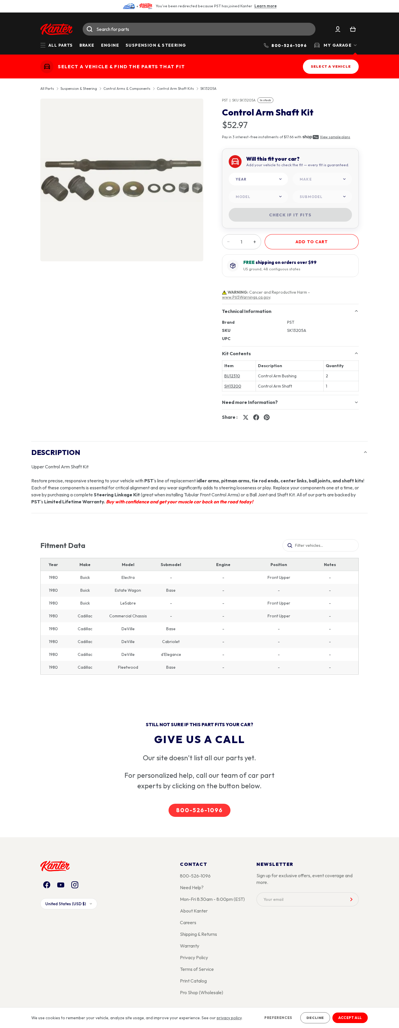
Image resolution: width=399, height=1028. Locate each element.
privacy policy (229, 1017)
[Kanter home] (46, 66)
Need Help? (192, 887)
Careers (188, 922)
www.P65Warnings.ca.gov (246, 297)
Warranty (189, 946)
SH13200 (232, 386)
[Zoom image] (121, 180)
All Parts (47, 88)
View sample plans (335, 137)
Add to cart (312, 241)
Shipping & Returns (198, 934)
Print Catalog (193, 981)
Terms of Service (197, 969)
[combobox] (199, 29)
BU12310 (232, 376)
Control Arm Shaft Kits (175, 88)
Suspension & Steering (156, 45)
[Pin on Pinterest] (266, 417)
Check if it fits (290, 215)
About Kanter (194, 911)
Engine (110, 45)
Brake (87, 45)
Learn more (265, 5)
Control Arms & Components (126, 88)
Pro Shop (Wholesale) (201, 992)
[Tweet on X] (245, 417)
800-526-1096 (199, 810)
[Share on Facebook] (256, 417)
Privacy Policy (194, 957)
